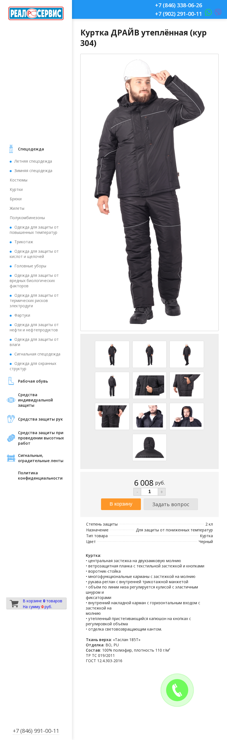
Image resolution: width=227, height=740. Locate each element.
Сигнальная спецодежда (37, 354)
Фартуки (22, 315)
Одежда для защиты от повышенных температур (34, 229)
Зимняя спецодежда (33, 170)
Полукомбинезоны (27, 217)
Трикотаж (23, 241)
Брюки (16, 198)
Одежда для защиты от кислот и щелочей (34, 254)
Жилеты (17, 208)
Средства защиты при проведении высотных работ (41, 438)
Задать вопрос (170, 504)
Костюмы (18, 180)
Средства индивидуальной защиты (35, 400)
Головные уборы (30, 265)
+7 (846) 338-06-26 (178, 5)
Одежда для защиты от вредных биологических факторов (34, 280)
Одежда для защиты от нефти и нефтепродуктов (34, 327)
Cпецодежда (31, 149)
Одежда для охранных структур (33, 366)
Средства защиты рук (40, 419)
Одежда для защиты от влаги (34, 342)
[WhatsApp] (207, 13)
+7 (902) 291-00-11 (178, 13)
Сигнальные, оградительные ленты (40, 458)
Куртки (16, 189)
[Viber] (216, 13)
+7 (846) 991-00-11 (36, 730)
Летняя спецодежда (33, 161)
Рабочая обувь (33, 381)
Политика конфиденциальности (40, 475)
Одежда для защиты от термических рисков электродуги (34, 300)
